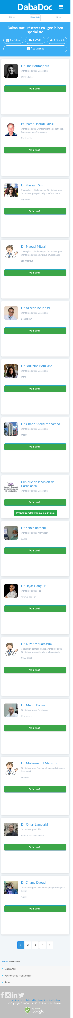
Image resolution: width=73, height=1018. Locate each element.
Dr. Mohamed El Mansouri (39, 763)
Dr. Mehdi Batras (33, 705)
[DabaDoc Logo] (35, 6)
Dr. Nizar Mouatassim (36, 644)
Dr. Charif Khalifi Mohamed (40, 424)
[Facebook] (2, 997)
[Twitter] (21, 997)
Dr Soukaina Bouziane (36, 366)
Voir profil (35, 88)
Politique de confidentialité (23, 1000)
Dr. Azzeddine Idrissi (35, 308)
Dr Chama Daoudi (34, 882)
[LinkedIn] (14, 997)
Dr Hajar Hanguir (33, 586)
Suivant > (50, 945)
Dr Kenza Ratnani (33, 528)
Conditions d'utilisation (49, 1000)
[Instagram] (8, 997)
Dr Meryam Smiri (33, 185)
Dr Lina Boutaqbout (35, 66)
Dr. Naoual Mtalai (33, 246)
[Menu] (61, 6)
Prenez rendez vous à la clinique (35, 513)
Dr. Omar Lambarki (34, 824)
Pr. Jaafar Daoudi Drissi (37, 124)
